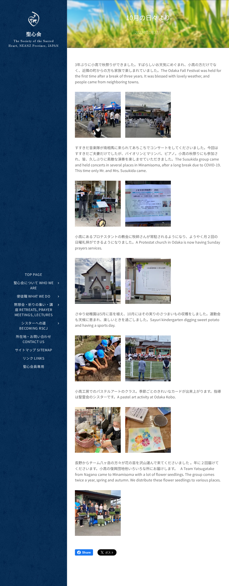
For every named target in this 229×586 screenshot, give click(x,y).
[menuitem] (33, 274)
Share (86, 552)
